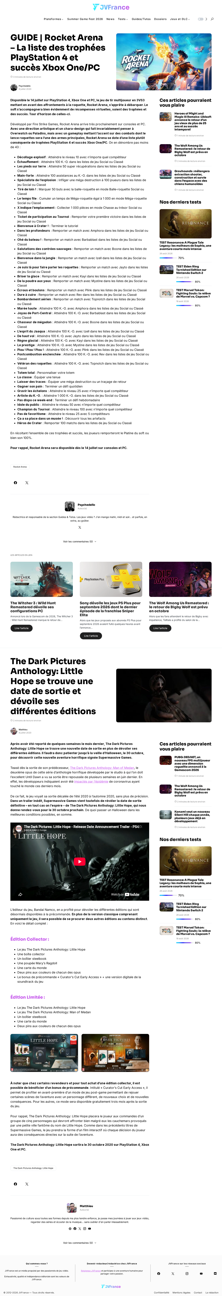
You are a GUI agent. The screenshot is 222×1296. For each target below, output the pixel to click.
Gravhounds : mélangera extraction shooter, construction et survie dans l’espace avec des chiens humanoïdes (192, 178)
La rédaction (212, 1292)
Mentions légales (181, 1292)
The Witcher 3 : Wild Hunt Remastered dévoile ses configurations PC (33, 607)
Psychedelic (25, 86)
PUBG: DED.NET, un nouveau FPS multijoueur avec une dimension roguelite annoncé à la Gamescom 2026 (192, 764)
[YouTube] (201, 1273)
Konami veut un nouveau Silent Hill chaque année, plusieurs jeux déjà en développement (192, 816)
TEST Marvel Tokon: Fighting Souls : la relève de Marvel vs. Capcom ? (193, 293)
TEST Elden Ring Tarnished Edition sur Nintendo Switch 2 (191, 270)
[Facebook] (159, 1273)
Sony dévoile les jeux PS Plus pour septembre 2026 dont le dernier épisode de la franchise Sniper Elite (110, 609)
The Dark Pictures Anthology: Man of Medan (102, 768)
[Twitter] (173, 1273)
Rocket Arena (20, 466)
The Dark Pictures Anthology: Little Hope (33, 1168)
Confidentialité (161, 1292)
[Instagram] (187, 1273)
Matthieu (23, 729)
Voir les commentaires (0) (78, 541)
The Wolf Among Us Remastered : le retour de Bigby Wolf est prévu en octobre (192, 150)
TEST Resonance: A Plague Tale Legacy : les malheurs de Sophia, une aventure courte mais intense (185, 246)
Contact (198, 1292)
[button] (202, 19)
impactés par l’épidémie (91, 781)
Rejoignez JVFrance (91, 1270)
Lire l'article (21, 628)
